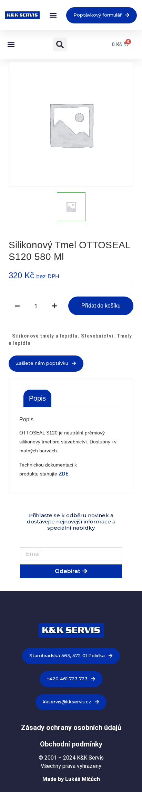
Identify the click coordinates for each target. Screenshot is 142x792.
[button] (53, 15)
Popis (37, 398)
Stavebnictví (97, 336)
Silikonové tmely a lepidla (45, 336)
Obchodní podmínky (71, 744)
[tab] (37, 398)
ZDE (63, 474)
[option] (71, 124)
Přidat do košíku (101, 306)
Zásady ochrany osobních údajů (71, 727)
